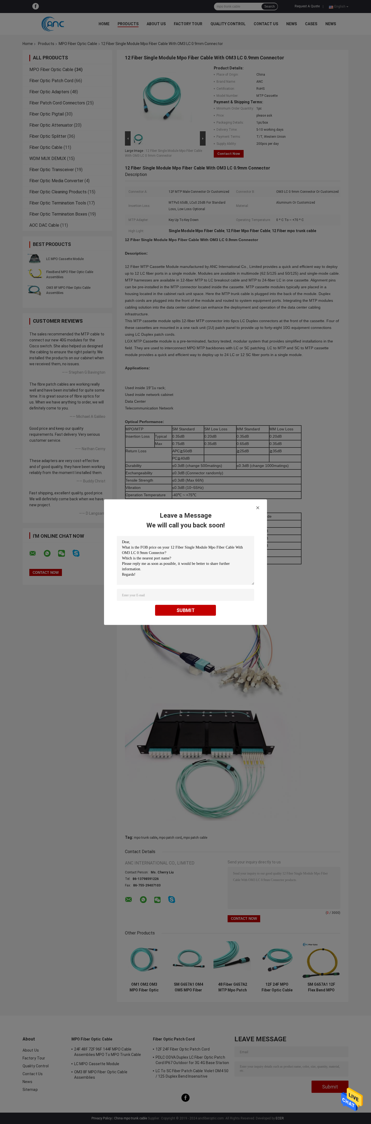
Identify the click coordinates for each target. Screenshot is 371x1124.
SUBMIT (186, 610)
